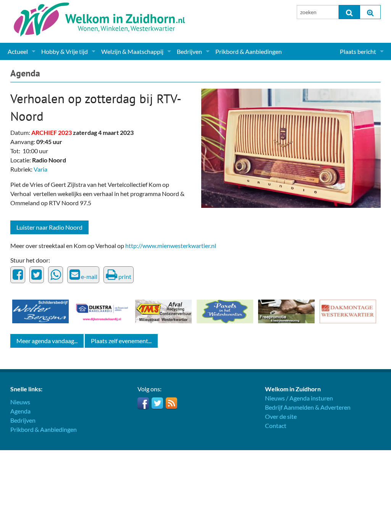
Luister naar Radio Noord (49, 227)
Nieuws (20, 401)
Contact (275, 425)
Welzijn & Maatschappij (132, 51)
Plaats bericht (358, 51)
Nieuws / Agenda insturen (299, 398)
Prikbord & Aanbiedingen (248, 51)
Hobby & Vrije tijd (64, 51)
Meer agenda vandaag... (47, 340)
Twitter (157, 403)
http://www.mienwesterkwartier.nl (170, 245)
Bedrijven (189, 51)
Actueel (18, 51)
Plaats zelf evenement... (121, 340)
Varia (40, 169)
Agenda (25, 73)
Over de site (281, 416)
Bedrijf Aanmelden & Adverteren (308, 407)
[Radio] (291, 147)
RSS (171, 403)
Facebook (143, 403)
